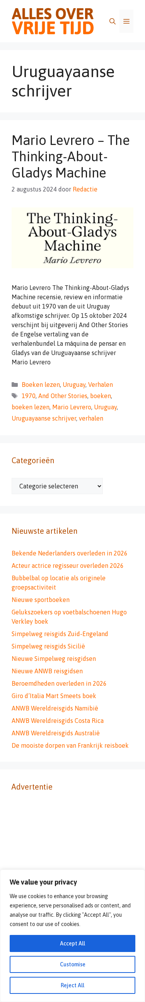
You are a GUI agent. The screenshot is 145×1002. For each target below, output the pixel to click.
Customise (72, 964)
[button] (112, 21)
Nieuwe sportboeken (41, 599)
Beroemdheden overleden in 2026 (59, 683)
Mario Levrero (71, 407)
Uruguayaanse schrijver (44, 418)
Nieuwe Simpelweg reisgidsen (54, 658)
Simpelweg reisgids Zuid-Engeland (60, 633)
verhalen (91, 418)
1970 (29, 395)
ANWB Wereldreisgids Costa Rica (58, 720)
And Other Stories (62, 395)
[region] (72, 935)
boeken (100, 395)
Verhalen (100, 384)
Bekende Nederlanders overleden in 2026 (70, 553)
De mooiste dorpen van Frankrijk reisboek (70, 745)
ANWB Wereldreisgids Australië (56, 733)
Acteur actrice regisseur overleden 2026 (68, 565)
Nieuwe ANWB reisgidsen (47, 670)
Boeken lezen (41, 384)
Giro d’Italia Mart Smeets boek (54, 695)
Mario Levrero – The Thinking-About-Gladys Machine (71, 156)
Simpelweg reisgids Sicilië (48, 646)
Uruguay (74, 384)
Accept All (72, 943)
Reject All (72, 985)
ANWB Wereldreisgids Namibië (55, 708)
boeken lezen (30, 407)
